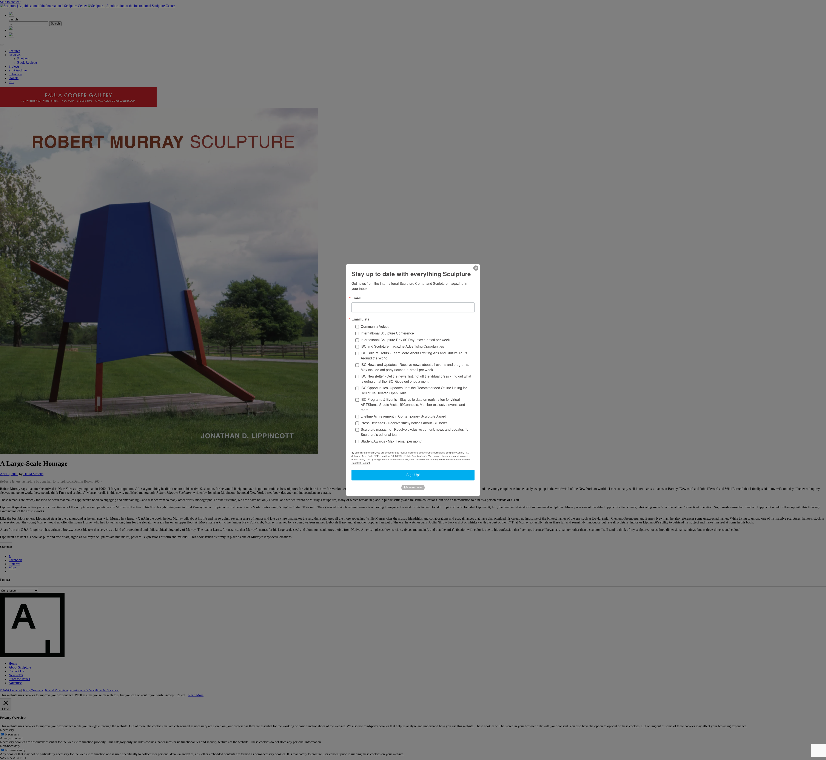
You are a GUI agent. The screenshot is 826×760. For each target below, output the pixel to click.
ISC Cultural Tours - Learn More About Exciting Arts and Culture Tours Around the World (414, 355)
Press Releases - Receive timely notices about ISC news (404, 422)
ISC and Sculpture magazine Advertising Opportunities (402, 346)
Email (356, 298)
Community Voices (375, 326)
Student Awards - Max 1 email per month (391, 441)
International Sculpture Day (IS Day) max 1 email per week (405, 339)
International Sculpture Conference (387, 333)
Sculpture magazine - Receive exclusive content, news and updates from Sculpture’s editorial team (416, 432)
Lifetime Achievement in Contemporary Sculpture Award (403, 416)
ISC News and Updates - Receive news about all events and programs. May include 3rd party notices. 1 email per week (415, 367)
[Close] (475, 268)
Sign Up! (413, 475)
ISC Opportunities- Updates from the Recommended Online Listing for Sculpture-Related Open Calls (414, 390)
